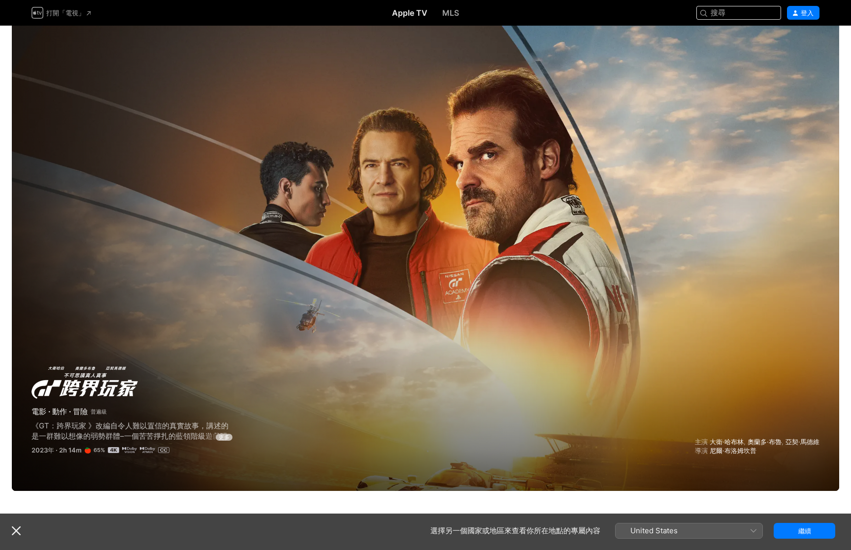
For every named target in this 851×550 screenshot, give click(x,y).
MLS (450, 13)
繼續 (804, 531)
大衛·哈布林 (727, 442)
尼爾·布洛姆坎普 (733, 450)
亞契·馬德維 (802, 442)
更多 (224, 437)
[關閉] (16, 530)
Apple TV (409, 13)
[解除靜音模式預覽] (812, 45)
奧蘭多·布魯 (765, 442)
